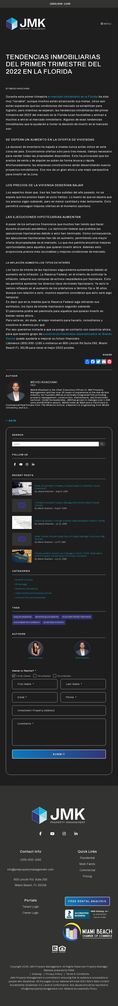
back (12, 420)
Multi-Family (87, 864)
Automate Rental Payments (76, 617)
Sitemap (37, 974)
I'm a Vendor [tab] (64, 676)
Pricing (87, 876)
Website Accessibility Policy (80, 988)
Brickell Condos (24, 580)
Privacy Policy (54, 974)
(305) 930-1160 (60, 3)
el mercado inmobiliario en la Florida (73, 96)
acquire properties (22, 617)
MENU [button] (107, 23)
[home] (26, 24)
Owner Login (31, 912)
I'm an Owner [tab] (23, 676)
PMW (71, 970)
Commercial (87, 870)
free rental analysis (87, 901)
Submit (59, 754)
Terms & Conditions (77, 974)
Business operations (26, 588)
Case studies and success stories (33, 593)
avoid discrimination (54, 622)
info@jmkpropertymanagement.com (30, 869)
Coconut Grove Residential (30, 597)
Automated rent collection (27, 622)
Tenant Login (30, 906)
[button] (15, 464)
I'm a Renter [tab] (44, 676)
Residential (87, 857)
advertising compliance (47, 617)
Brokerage (21, 584)
